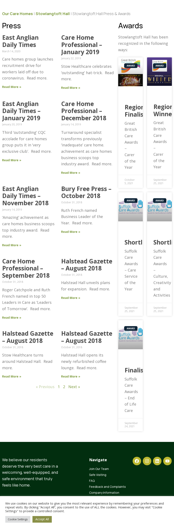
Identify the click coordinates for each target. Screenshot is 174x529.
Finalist (135, 370)
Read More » (11, 87)
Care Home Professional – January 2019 (81, 44)
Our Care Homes (17, 13)
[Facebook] (137, 461)
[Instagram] (147, 461)
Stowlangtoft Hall (53, 13)
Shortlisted (141, 242)
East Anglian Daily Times (20, 41)
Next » (74, 386)
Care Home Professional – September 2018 (26, 268)
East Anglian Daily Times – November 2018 (25, 196)
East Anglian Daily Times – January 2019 (21, 111)
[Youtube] (167, 461)
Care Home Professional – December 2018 (83, 111)
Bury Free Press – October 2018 (86, 192)
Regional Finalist (137, 110)
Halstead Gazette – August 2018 (86, 264)
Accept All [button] (42, 519)
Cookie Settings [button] (18, 519)
